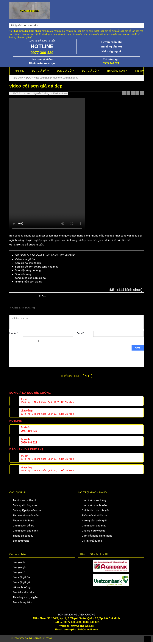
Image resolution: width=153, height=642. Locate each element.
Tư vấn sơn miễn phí (25, 500)
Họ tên (13, 333)
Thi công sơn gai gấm (25, 597)
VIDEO (27, 77)
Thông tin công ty (23, 535)
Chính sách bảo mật (94, 525)
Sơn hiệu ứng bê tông (28, 270)
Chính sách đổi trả (23, 525)
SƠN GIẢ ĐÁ (39, 70)
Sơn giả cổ (19, 572)
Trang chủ (18, 70)
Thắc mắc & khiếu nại (94, 515)
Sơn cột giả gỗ (21, 582)
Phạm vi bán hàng (23, 520)
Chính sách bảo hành (25, 530)
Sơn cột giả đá (21, 577)
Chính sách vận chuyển (96, 510)
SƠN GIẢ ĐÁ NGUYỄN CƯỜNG (35, 638)
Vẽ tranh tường (22, 587)
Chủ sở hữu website (93, 530)
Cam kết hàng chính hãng (97, 535)
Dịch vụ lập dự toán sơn (27, 510)
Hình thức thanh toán (94, 505)
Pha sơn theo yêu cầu (26, 515)
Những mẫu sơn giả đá (28, 281)
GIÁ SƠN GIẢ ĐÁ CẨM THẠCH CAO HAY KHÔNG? (45, 255)
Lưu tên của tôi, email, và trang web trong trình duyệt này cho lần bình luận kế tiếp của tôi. (22, 352)
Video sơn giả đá (42, 77)
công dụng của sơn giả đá (30, 277)
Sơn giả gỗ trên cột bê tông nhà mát (36, 266)
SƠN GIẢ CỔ (89, 70)
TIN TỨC (140, 70)
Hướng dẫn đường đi (94, 520)
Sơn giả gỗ (19, 567)
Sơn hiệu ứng (23, 274)
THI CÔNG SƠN (116, 70)
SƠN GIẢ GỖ (64, 70)
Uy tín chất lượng (92, 540)
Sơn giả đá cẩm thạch (28, 262)
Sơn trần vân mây (23, 592)
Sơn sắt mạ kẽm (22, 602)
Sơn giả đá (19, 561)
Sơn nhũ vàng (21, 540)
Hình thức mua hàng (94, 500)
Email (80, 333)
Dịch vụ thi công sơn (25, 505)
